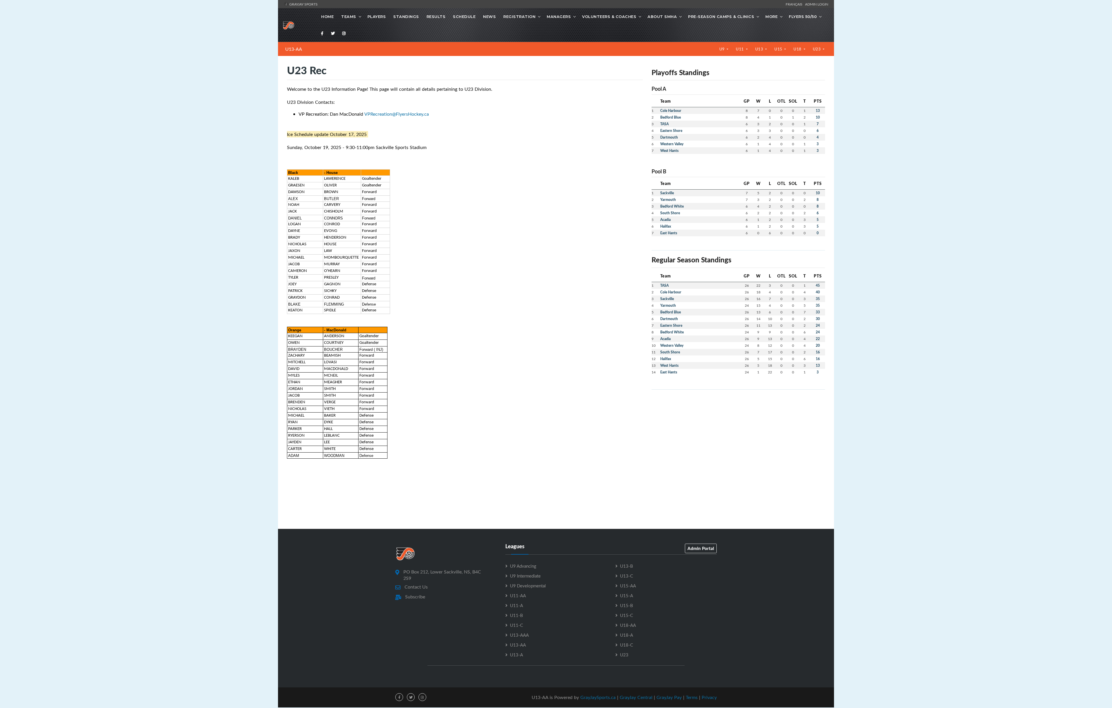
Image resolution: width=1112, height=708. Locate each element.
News (489, 16)
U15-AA (628, 586)
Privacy (709, 697)
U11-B (516, 615)
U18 (797, 49)
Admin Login (816, 4)
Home (327, 16)
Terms (692, 697)
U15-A (626, 595)
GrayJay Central (636, 697)
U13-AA (293, 49)
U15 (778, 49)
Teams (348, 16)
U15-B (626, 605)
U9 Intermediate (525, 576)
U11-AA (518, 595)
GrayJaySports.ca (598, 697)
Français (795, 4)
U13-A (516, 655)
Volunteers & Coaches (609, 16)
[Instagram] (344, 33)
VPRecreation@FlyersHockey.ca (396, 114)
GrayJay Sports (303, 4)
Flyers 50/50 (803, 16)
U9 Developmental (528, 586)
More (771, 16)
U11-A (516, 605)
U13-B (626, 566)
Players (376, 16)
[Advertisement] (738, 434)
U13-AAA (519, 635)
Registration (519, 16)
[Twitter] (333, 33)
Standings (406, 16)
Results (436, 16)
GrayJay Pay (669, 697)
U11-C (516, 625)
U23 (817, 49)
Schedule (464, 16)
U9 (722, 49)
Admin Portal (700, 548)
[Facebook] (322, 33)
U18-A (626, 635)
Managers (559, 16)
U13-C (626, 576)
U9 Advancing (523, 566)
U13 (759, 49)
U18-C (626, 645)
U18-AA (628, 625)
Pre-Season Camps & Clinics (721, 16)
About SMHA (662, 16)
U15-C (626, 615)
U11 (740, 49)
